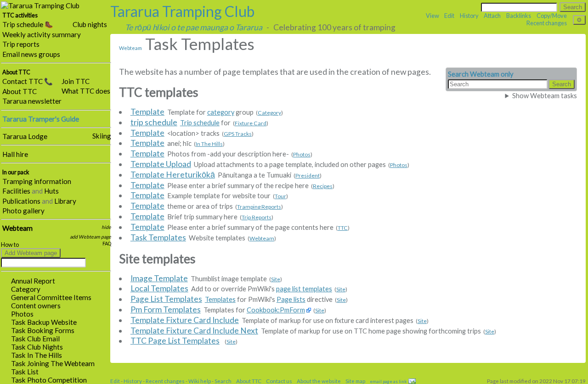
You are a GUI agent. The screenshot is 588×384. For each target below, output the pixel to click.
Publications (21, 201)
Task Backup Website (44, 322)
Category (25, 289)
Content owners (36, 305)
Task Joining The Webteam (53, 363)
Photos (22, 314)
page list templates (304, 289)
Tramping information (36, 181)
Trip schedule (200, 123)
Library (65, 201)
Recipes (323, 186)
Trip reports (21, 44)
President (307, 175)
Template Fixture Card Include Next (194, 330)
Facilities (16, 191)
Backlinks (518, 15)
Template (147, 112)
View (432, 15)
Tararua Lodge (24, 136)
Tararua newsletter (32, 101)
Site (275, 279)
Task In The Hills (36, 355)
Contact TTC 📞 (27, 81)
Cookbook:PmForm (276, 310)
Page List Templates (166, 299)
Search (223, 381)
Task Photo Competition (49, 380)
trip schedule (153, 122)
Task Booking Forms (42, 330)
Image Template (159, 278)
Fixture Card (250, 123)
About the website (319, 381)
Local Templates (159, 288)
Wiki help (199, 381)
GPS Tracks (238, 133)
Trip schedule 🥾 (27, 24)
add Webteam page (90, 236)
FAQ (106, 243)
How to (10, 244)
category (220, 112)
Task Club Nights (37, 347)
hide (106, 227)
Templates (220, 299)
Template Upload (160, 164)
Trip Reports (256, 217)
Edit (449, 15)
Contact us (279, 381)
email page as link (388, 381)
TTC (343, 227)
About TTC (19, 91)
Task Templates (158, 237)
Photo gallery (23, 210)
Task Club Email (35, 338)
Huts (51, 191)
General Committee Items (51, 297)
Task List (25, 371)
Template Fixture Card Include (184, 320)
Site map (355, 381)
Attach (492, 15)
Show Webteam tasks (544, 96)
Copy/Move (552, 15)
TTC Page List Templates (175, 340)
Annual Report (33, 281)
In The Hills (209, 143)
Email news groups (31, 54)
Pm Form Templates (165, 309)
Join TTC (76, 81)
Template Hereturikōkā (172, 174)
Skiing (101, 136)
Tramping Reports (259, 206)
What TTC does (86, 91)
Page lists (291, 299)
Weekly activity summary (41, 34)
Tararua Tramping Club (182, 11)
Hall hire (15, 154)
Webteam (17, 228)
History (469, 15)
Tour (280, 196)
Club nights (90, 24)
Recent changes (546, 23)
